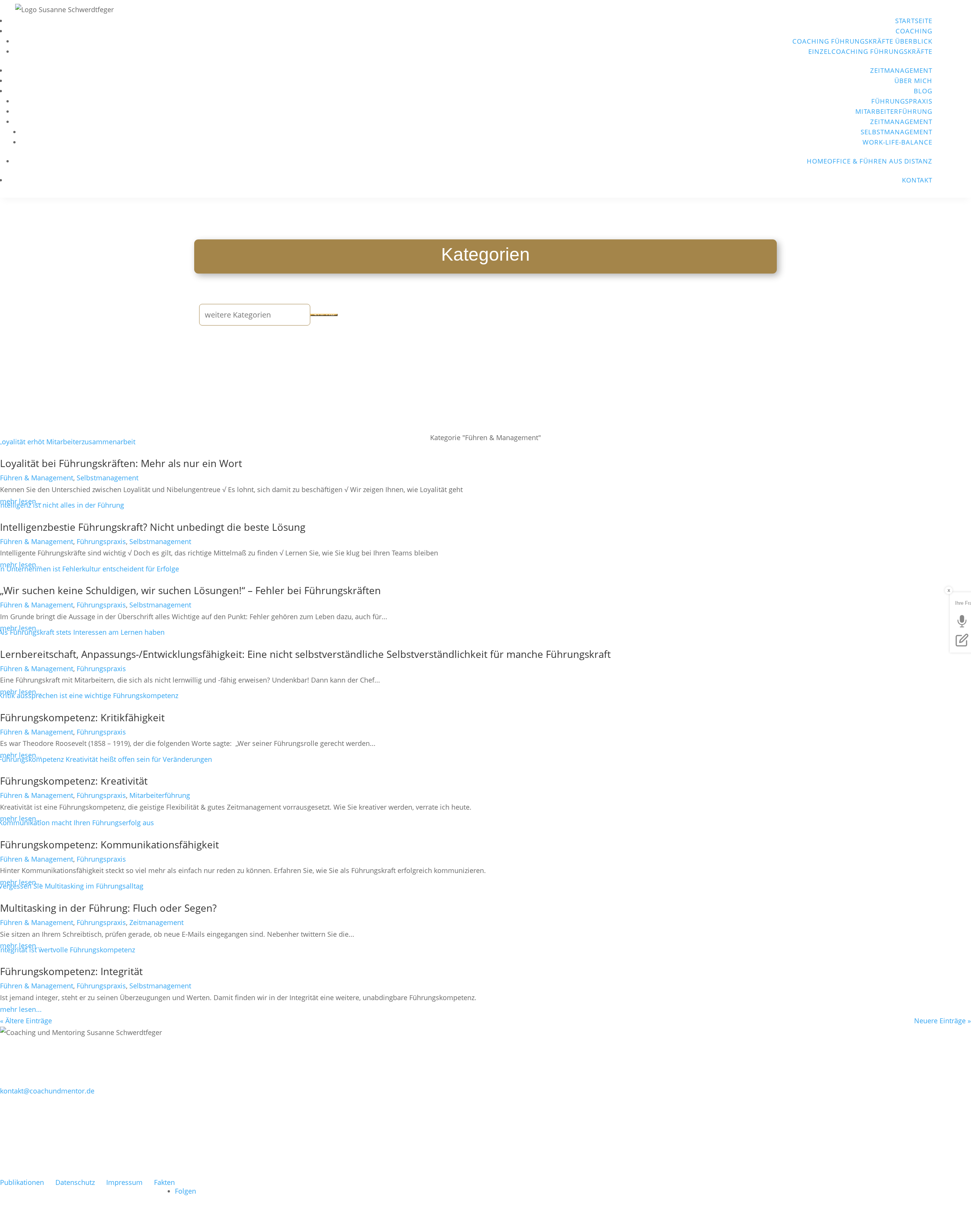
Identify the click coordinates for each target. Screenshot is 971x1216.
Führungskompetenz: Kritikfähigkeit (82, 717)
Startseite (913, 20)
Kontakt (917, 180)
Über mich (913, 80)
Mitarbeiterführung (893, 111)
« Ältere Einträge (26, 1020)
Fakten (164, 1182)
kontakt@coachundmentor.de (47, 1090)
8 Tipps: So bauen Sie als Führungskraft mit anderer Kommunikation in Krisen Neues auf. (205, 1127)
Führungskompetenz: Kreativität (74, 781)
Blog (923, 91)
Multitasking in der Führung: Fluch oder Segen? (108, 908)
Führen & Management (36, 477)
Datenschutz (75, 1182)
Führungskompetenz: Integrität (71, 971)
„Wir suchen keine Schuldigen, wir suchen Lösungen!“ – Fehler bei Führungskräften (190, 590)
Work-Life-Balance (897, 142)
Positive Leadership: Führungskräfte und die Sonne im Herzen (143, 1155)
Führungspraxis (901, 101)
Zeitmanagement (901, 70)
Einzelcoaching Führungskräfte (870, 51)
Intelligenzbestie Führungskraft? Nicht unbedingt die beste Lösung (152, 527)
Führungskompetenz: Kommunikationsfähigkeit (109, 844)
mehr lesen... (21, 1009)
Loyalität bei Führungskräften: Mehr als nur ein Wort (121, 463)
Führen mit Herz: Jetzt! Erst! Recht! (78, 1168)
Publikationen (22, 1182)
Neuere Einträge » (942, 1020)
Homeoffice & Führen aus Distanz (869, 161)
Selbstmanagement (896, 131)
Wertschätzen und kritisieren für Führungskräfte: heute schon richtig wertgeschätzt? (193, 1141)
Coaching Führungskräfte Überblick (862, 41)
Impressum (124, 1182)
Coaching (914, 31)
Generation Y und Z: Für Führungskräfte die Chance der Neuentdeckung (166, 1114)
